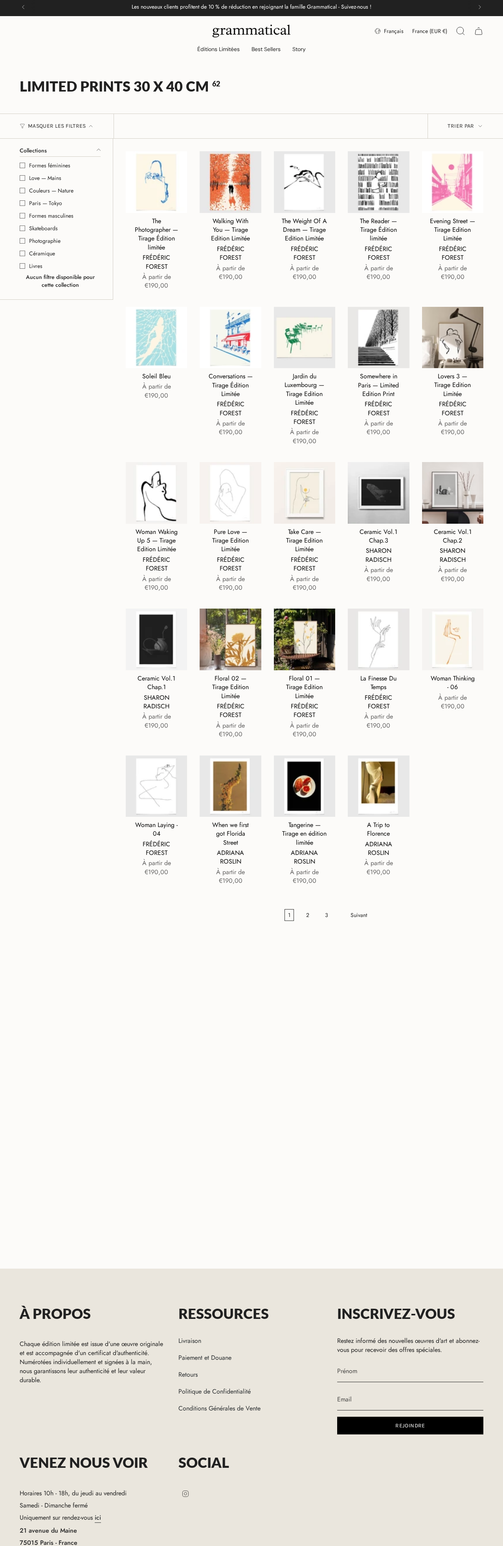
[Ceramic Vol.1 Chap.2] (452, 492)
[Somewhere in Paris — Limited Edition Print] (378, 337)
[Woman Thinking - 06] (452, 639)
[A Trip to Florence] (378, 786)
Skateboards (43, 228)
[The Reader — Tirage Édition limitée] (378, 182)
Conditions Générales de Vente (219, 1408)
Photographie (45, 241)
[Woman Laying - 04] (156, 786)
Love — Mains (45, 178)
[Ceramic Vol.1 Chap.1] (156, 639)
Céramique (42, 253)
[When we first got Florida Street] (230, 786)
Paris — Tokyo (45, 203)
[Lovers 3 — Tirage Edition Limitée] (452, 337)
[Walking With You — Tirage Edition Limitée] (230, 182)
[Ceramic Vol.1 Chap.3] (378, 492)
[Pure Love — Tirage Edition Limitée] (230, 492)
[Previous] (23, 7)
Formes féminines (49, 165)
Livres (35, 266)
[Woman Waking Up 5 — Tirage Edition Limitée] (156, 492)
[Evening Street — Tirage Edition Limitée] (452, 182)
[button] (218, 49)
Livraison (189, 1340)
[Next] (479, 7)
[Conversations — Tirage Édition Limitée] (230, 337)
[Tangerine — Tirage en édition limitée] (304, 786)
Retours (188, 1374)
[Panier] (479, 31)
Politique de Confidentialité (214, 1391)
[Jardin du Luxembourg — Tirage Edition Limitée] (304, 337)
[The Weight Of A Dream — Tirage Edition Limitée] (304, 182)
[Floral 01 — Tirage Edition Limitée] (304, 639)
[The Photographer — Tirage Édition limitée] (156, 182)
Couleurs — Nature (51, 190)
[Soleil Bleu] (156, 337)
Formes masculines (51, 216)
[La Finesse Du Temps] (378, 639)
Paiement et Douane (204, 1357)
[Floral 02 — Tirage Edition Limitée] (230, 639)
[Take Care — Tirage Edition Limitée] (304, 492)
